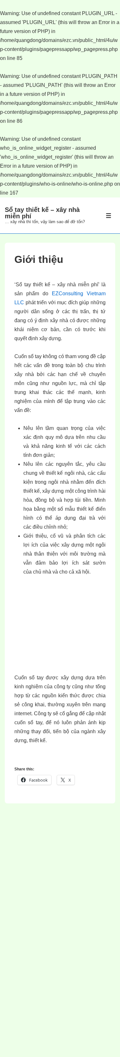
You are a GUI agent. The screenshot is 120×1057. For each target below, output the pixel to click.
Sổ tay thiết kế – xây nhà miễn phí (42, 213)
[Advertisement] (62, 629)
